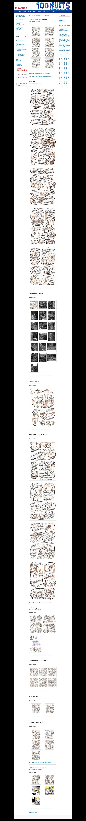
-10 (68, 79)
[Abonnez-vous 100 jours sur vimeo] (60, 21)
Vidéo (17, 32)
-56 (66, 68)
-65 (68, 66)
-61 (66, 67)
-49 (59, 71)
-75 (68, 63)
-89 (59, 61)
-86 (66, 61)
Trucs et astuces (19, 65)
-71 (66, 64)
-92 (64, 59)
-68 (61, 66)
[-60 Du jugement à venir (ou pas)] (34, 676)
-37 (64, 73)
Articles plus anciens (33, 812)
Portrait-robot (18, 58)
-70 (68, 64)
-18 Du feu (32, 81)
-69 (59, 66)
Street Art (18, 29)
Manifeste (24, 11)
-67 (64, 66)
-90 (68, 59)
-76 (66, 63)
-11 (66, 79)
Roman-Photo (18, 28)
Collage (17, 23)
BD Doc (17, 43)
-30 (68, 74)
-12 (64, 79)
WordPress (38, 816)
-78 (61, 63)
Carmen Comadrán (62, 35)
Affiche (17, 20)
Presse (44, 11)
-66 (66, 66)
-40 (68, 72)
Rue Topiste (18, 61)
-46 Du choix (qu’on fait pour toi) (38, 434)
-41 (66, 72)
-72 (64, 64)
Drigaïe (17, 46)
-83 (61, 62)
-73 (61, 64)
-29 (59, 76)
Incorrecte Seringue (19, 48)
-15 (68, 78)
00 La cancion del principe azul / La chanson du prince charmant (64, 50)
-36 (66, 73)
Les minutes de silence (20, 54)
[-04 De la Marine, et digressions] (36, 36)
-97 (64, 58)
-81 (66, 62)
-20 (68, 77)
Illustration (18, 25)
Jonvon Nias (49, 76)
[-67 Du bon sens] (36, 712)
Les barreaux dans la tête (20, 53)
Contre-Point (18, 45)
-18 (61, 78)
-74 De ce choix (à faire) (36, 722)
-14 (59, 79)
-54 (59, 69)
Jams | (60, 25)
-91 (66, 59)
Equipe (34, 11)
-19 (59, 78)
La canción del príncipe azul (21, 49)
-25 (68, 76)
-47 (64, 71)
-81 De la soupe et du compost (37, 768)
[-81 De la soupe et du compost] (36, 784)
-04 (59, 83)
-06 (66, 81)
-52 (64, 69)
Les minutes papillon (20, 55)
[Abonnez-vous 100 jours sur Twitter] (64, 21)
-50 (68, 69)
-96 (66, 58)
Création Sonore (19, 24)
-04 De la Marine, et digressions (38, 19)
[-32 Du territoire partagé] (34, 309)
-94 (59, 59)
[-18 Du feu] (42, 107)
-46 (66, 71)
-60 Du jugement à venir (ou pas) (38, 660)
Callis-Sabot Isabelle (62, 28)
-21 (66, 77)
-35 (68, 73)
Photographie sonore (20, 56)
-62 (64, 67)
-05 (68, 81)
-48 (61, 71)
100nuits (38, 21)
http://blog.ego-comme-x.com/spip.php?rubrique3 (40, 73)
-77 (64, 63)
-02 (64, 83)
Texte (17, 30)
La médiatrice (18, 50)
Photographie (31, 375)
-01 (66, 83)
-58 (61, 68)
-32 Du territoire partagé (36, 293)
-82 (64, 62)
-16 (66, 78)
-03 (61, 83)
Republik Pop (18, 60)
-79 (59, 63)
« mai (19, 85)
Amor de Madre (19, 41)
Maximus (60, 30)
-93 (61, 59)
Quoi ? (17, 59)
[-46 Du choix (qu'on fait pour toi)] (42, 461)
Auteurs (29, 11)
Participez (48, 11)
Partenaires (39, 11)
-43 (61, 72)
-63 (61, 67)
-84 (59, 62)
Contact (53, 11)
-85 (68, 61)
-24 (59, 77)
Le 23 (17, 51)
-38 (61, 73)
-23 (61, 77)
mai (66, 82)
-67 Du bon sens (33, 696)
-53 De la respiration (35, 608)
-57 (64, 68)
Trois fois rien (18, 64)
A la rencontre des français (21, 40)
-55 (68, 68)
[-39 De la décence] (42, 407)
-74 (59, 64)
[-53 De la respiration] (36, 633)
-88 (61, 61)
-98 (61, 58)
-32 (64, 74)
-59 (59, 68)
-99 (59, 58)
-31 (66, 74)
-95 (68, 58)
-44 (59, 72)
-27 (64, 76)
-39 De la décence (34, 381)
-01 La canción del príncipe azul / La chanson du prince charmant (64, 36)
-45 (68, 71)
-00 (68, 83)
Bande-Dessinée (36, 76)
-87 (64, 61)
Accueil (20, 11)
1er (64, 82)
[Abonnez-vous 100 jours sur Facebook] (62, 21)
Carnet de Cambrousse (43, 76)
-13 (61, 79)
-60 (68, 67)
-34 (59, 74)
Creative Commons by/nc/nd (66, 816)
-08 (61, 81)
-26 (66, 76)
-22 (64, 77)
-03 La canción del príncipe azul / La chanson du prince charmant (64, 40)
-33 (61, 74)
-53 (61, 69)
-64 (59, 67)
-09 (59, 81)
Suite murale (18, 63)
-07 (64, 81)
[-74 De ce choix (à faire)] (36, 738)
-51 (66, 69)
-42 (64, 72)
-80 (68, 62)
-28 (61, 76)
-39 (59, 73)
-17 (64, 78)
